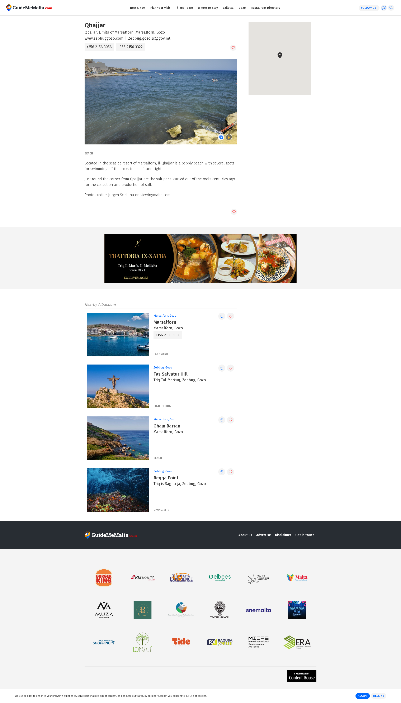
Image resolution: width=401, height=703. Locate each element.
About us (245, 535)
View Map (282, 82)
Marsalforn (165, 322)
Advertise (263, 535)
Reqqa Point (166, 478)
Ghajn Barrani (167, 426)
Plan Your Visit (160, 8)
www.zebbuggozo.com (104, 38)
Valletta (228, 8)
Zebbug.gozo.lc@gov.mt (149, 38)
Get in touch (304, 535)
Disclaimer (283, 535)
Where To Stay (208, 8)
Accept (363, 696)
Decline (378, 696)
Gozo (242, 8)
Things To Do (184, 8)
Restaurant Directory (265, 8)
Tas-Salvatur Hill (171, 374)
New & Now (137, 8)
